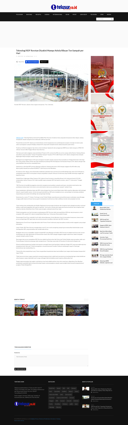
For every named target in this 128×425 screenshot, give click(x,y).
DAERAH (47, 14)
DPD (64, 388)
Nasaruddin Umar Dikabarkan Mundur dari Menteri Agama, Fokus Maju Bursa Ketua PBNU (101, 390)
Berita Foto (52, 388)
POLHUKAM (19, 14)
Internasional (68, 394)
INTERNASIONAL (57, 14)
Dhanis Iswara (30, 56)
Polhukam (65, 404)
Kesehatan (51, 397)
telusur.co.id (19, 137)
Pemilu (51, 404)
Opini (101, 14)
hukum (76, 391)
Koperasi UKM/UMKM (62, 397)
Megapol (51, 401)
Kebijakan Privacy (35, 418)
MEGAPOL (38, 14)
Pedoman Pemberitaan (44, 418)
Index (61, 394)
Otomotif (69, 401)
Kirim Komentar (21, 369)
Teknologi (51, 407)
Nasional (62, 401)
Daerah (58, 388)
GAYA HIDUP (83, 14)
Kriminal (72, 397)
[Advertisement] (64, 34)
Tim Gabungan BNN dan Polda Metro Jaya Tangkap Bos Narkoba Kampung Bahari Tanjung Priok (51, 311)
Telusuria (58, 407)
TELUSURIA (93, 14)
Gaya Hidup (57, 391)
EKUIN (67, 14)
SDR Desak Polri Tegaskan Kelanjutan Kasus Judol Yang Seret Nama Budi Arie (102, 407)
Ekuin (50, 391)
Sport (76, 404)
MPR (57, 401)
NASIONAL (29, 14)
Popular (96, 203)
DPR (68, 388)
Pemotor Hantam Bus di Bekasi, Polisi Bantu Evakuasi (75, 311)
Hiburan (71, 391)
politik (71, 404)
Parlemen (76, 401)
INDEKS (109, 14)
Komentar (17, 352)
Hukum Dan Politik (53, 394)
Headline (64, 391)
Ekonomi (74, 388)
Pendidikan (57, 404)
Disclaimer (53, 418)
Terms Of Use (21, 420)
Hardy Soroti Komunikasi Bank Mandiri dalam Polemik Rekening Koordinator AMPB (101, 399)
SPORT (75, 14)
